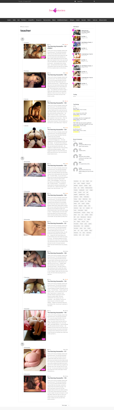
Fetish (88, 20)
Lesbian (78, 20)
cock (87, 190)
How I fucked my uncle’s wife (80, 113)
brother (82, 187)
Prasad (81, 223)
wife (80, 234)
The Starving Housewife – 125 (57, 103)
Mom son (89, 216)
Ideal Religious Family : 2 (86, 42)
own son (83, 221)
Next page (64, 405)
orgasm (78, 221)
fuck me (75, 205)
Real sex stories (46, 20)
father (80, 199)
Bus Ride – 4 (84, 71)
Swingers (72, 20)
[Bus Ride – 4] (76, 73)
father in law (85, 199)
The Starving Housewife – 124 (57, 129)
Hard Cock (76, 208)
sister (75, 230)
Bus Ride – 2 (84, 48)
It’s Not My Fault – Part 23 (87, 54)
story (82, 230)
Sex (82, 225)
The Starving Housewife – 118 (57, 312)
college (91, 190)
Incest (8, 20)
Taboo (90, 230)
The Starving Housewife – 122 (57, 195)
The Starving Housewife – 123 (57, 165)
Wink (80, 162)
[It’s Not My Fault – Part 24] (76, 79)
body (90, 185)
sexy (85, 228)
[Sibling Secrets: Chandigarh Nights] (76, 32)
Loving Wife (31, 20)
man (82, 214)
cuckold (79, 192)
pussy (86, 223)
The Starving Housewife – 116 (57, 378)
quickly (90, 223)
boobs (75, 187)
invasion (83, 212)
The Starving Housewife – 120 (57, 253)
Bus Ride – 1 (84, 36)
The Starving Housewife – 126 (57, 75)
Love (80, 149)
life (92, 212)
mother (75, 219)
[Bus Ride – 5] (76, 85)
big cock (81, 185)
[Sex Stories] (57, 10)
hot (83, 208)
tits (80, 232)
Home (22, 26)
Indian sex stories (77, 212)
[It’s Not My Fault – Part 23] (76, 55)
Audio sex (95, 20)
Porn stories (76, 223)
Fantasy (75, 199)
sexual (81, 228)
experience (76, 196)
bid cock (88, 183)
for (85, 201)
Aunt (75, 183)
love (79, 214)
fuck (79, 203)
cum (84, 192)
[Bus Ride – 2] (76, 49)
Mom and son (83, 216)
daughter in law (82, 194)
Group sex (38, 20)
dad (87, 192)
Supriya (80, 143)
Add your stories (103, 20)
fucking (87, 203)
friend (89, 201)
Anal (18, 20)
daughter (75, 194)
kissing (88, 212)
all (80, 181)
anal (83, 181)
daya (87, 194)
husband (87, 208)
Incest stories (80, 210)
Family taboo (86, 196)
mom (78, 216)
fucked (83, 203)
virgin (84, 232)
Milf (74, 216)
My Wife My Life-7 (77, 129)
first (90, 199)
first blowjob (76, 201)
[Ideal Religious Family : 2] (76, 44)
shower (89, 228)
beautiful (83, 183)
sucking (86, 230)
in (91, 208)
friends (75, 203)
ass (91, 181)
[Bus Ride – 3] (76, 61)
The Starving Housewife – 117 (57, 351)
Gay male (83, 20)
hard (89, 205)
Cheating (75, 190)
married (86, 214)
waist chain (89, 232)
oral (74, 221)
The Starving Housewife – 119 (57, 281)
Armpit (87, 181)
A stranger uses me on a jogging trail (81, 118)
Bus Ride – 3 (84, 59)
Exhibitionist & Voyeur (62, 20)
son (78, 230)
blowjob (85, 185)
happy (85, 205)
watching (75, 234)
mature (91, 214)
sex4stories (87, 225)
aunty (79, 183)
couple (75, 192)
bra (78, 187)
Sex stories (76, 228)
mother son (80, 219)
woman (87, 234)
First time (23, 20)
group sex (80, 205)
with (83, 234)
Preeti (49, 44)
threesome (76, 232)
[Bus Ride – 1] (76, 38)
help (80, 208)
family (81, 196)
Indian (14, 20)
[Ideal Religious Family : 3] (76, 67)
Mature (54, 20)
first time (81, 201)
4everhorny (76, 181)
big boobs (76, 185)
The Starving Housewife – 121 (57, 223)
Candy (80, 168)
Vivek (80, 154)
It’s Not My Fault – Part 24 (87, 77)
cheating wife (81, 190)
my (84, 219)
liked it (75, 214)
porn (87, 221)
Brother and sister (89, 187)
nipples (88, 219)
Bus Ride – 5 (84, 83)
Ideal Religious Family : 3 (86, 65)
